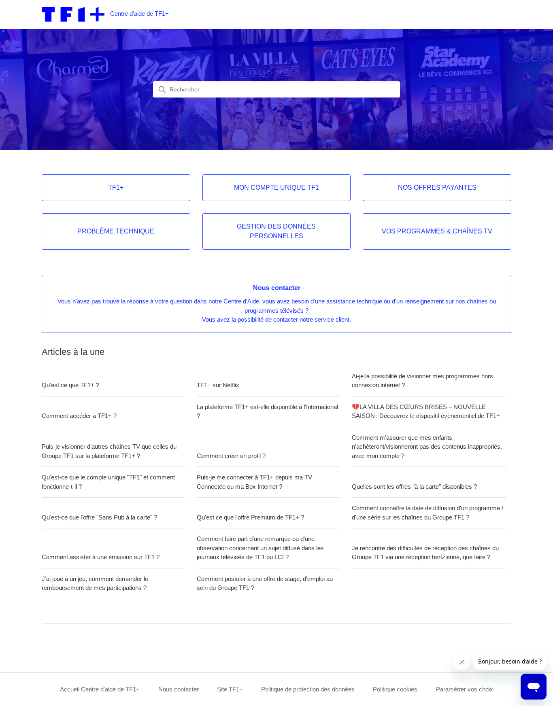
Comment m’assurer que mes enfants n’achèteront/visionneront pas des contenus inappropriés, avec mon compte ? (427, 446)
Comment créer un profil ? (231, 455)
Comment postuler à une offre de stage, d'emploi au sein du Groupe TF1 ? (265, 583)
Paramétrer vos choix (464, 689)
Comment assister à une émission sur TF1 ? (101, 556)
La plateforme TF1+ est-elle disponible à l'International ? (267, 411)
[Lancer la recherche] (162, 90)
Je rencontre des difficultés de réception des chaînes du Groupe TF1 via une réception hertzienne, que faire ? (425, 553)
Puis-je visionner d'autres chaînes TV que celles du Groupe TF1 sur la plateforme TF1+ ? (109, 451)
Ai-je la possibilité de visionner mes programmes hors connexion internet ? (422, 381)
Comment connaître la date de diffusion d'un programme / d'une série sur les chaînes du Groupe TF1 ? (427, 513)
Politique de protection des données (308, 689)
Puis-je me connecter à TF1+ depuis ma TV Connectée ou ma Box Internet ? (254, 482)
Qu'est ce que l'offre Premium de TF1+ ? (250, 517)
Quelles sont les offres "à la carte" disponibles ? (414, 486)
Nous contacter (178, 689)
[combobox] (276, 89)
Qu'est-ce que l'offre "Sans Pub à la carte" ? (99, 517)
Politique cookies (395, 689)
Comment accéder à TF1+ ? (79, 415)
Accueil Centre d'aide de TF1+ (100, 689)
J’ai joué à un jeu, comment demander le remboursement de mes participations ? (95, 583)
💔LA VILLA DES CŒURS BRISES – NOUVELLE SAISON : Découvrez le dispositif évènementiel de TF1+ (426, 411)
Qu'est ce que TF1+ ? (70, 385)
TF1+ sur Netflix (218, 385)
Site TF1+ (230, 689)
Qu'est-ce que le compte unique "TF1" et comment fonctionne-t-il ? (108, 482)
